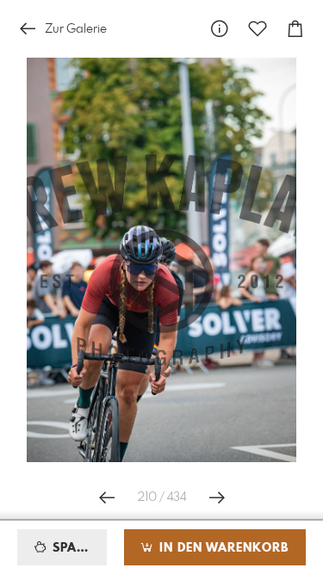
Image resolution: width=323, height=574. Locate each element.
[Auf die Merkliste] (257, 28)
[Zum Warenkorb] (295, 28)
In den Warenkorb (222, 548)
